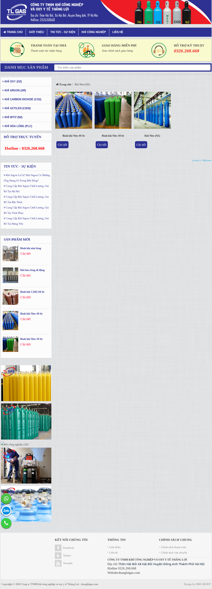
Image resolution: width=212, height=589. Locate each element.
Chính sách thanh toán (173, 547)
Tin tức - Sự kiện (62, 32)
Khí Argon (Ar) (15, 90)
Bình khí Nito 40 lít (74, 135)
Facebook (68, 547)
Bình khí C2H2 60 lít (32, 291)
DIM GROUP (203, 584)
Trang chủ (14, 32)
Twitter (67, 555)
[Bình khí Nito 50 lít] (113, 111)
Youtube (68, 563)
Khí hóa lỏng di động (32, 270)
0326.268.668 (186, 50)
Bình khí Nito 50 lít (113, 135)
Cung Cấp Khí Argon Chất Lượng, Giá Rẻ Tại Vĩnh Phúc (26, 210)
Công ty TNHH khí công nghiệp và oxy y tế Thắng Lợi (50, 584)
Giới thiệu (36, 32)
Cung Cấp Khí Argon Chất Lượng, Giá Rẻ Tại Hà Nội (26, 188)
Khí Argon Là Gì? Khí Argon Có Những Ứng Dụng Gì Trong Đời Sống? (27, 178)
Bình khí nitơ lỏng (30, 248)
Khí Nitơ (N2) (13, 117)
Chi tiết (62, 144)
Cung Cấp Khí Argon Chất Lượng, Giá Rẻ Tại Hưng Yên (26, 221)
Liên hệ (117, 32)
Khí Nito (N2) (152, 135)
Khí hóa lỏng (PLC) (18, 126)
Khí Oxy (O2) (13, 81)
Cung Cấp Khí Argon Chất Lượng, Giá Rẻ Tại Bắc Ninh (26, 199)
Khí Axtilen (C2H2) (17, 108)
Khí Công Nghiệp (94, 32)
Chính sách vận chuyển (174, 552)
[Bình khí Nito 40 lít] (73, 111)
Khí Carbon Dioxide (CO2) (22, 99)
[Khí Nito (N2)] (152, 111)
